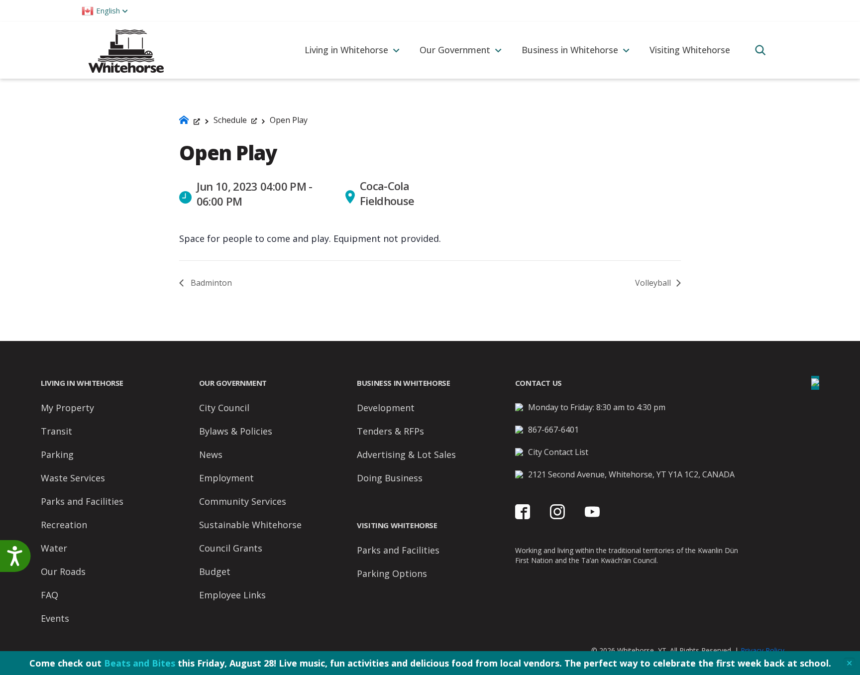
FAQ (49, 595)
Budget (214, 571)
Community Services (242, 501)
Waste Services (73, 478)
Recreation (64, 525)
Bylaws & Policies (235, 431)
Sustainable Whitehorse (250, 525)
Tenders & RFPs (390, 431)
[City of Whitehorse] (126, 50)
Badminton (210, 282)
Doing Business (390, 478)
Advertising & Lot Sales (406, 454)
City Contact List (558, 452)
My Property (67, 408)
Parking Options (392, 573)
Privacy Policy (762, 650)
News (210, 454)
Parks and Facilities (82, 501)
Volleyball (654, 282)
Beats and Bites (139, 663)
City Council (224, 408)
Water (54, 548)
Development (386, 408)
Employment (226, 478)
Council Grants (230, 548)
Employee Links (232, 595)
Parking (57, 454)
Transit (56, 431)
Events (55, 618)
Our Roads (63, 571)
